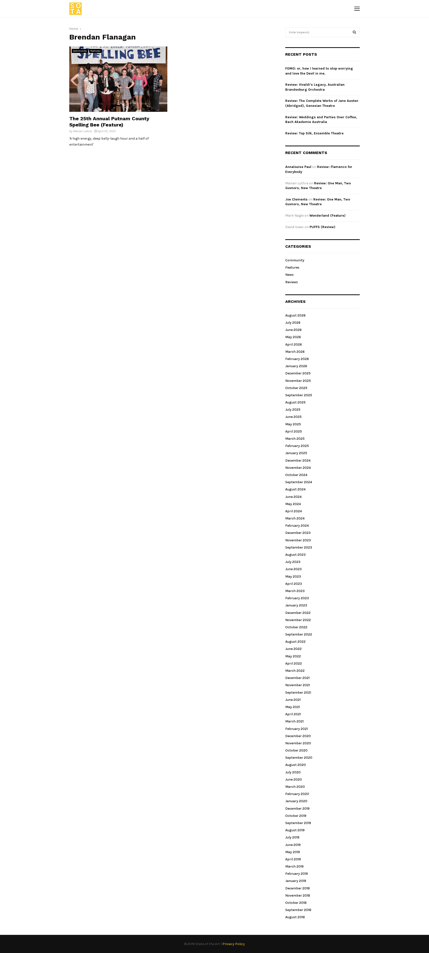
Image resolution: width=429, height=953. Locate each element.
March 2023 (295, 591)
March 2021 (294, 721)
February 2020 (297, 794)
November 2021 (297, 685)
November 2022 (298, 620)
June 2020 (293, 779)
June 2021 (293, 700)
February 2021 (296, 729)
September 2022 (298, 634)
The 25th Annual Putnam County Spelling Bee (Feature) (109, 122)
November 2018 (297, 895)
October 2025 (296, 388)
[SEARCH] (354, 32)
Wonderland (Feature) (327, 215)
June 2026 (293, 330)
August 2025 (295, 402)
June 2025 (293, 417)
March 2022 (295, 671)
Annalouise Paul (298, 167)
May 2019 (292, 852)
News (289, 275)
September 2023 (298, 547)
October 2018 (296, 903)
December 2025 (298, 373)
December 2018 (297, 888)
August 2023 (295, 555)
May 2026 (293, 337)
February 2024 (297, 525)
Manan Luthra (82, 131)
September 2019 (298, 823)
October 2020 (296, 750)
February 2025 (297, 446)
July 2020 (293, 772)
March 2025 (295, 439)
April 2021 (293, 714)
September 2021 (298, 692)
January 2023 (296, 605)
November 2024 (298, 468)
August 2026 (295, 315)
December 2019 (297, 808)
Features (95, 50)
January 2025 (296, 453)
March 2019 (294, 866)
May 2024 (293, 504)
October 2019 (295, 816)
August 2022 (295, 641)
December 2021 (297, 678)
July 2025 (292, 409)
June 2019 (293, 845)
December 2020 (298, 736)
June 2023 (293, 569)
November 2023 (298, 540)
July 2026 (292, 322)
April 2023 (293, 584)
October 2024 (296, 475)
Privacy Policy (233, 944)
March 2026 (295, 352)
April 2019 (293, 859)
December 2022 (298, 613)
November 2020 (298, 743)
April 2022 (293, 663)
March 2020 (295, 787)
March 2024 (295, 518)
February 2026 (297, 359)
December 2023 (298, 533)
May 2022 (293, 656)
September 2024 (298, 482)
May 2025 (293, 424)
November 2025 (298, 381)
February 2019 (296, 874)
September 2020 (298, 757)
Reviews (291, 282)
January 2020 (296, 801)
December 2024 (298, 460)
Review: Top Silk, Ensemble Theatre (314, 133)
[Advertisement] (223, 81)
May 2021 (292, 707)
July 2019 (292, 837)
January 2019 (295, 881)
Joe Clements (296, 199)
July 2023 (292, 562)
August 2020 (295, 765)
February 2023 (297, 598)
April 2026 (293, 344)
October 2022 (296, 627)
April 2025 (293, 431)
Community (80, 50)
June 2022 (293, 649)
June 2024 (293, 497)
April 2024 (293, 511)
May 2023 (293, 576)
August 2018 (295, 917)
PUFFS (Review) (322, 227)
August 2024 (295, 489)
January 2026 (296, 366)
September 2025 (298, 395)
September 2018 (298, 910)
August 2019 (295, 830)
